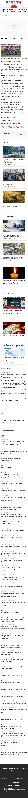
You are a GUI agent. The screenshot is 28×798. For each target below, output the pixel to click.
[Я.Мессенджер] (2, 38)
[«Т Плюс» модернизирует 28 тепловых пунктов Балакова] (14, 175)
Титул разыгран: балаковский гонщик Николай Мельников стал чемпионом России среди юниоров (13, 603)
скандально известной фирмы (18, 66)
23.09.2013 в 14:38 (9, 391)
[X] (18, 38)
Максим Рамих (16, 127)
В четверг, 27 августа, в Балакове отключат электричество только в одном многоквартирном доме (14, 539)
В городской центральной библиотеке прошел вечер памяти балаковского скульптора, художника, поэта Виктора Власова (13, 443)
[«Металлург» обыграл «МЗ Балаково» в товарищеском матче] (13, 519)
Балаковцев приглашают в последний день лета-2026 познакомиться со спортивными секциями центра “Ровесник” (13, 313)
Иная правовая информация (12, 794)
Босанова (5, 372)
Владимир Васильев (7, 127)
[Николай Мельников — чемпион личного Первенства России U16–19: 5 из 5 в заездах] (13, 693)
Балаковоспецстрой (17, 126)
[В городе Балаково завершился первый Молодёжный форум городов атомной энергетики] (8, 512)
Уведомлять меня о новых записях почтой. (13, 426)
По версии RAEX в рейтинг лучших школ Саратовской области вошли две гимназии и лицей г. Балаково (13, 161)
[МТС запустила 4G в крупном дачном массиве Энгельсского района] (13, 551)
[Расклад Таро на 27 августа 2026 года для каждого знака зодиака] (13, 657)
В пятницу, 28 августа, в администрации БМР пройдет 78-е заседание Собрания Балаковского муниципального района (13, 619)
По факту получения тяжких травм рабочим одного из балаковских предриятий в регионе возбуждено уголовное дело (12, 726)
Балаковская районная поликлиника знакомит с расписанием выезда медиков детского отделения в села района (13, 586)
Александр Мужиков (6, 126)
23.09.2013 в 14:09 (11, 372)
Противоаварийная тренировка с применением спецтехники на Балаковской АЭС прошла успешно (12, 235)
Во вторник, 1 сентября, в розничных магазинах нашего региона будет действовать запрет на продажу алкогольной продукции (13, 595)
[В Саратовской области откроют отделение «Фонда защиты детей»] (8, 456)
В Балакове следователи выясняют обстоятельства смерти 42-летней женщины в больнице (13, 628)
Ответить (25, 389)
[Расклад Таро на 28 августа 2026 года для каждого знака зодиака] (14, 328)
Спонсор (24, 127)
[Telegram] (14, 38)
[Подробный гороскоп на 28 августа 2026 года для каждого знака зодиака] (8, 488)
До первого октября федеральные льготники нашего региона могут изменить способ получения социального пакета (12, 507)
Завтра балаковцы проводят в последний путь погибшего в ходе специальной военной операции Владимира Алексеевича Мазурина (14, 283)
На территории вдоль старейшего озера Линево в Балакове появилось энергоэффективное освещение (13, 744)
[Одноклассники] (10, 38)
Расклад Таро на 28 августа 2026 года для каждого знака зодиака (14, 336)
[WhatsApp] (26, 38)
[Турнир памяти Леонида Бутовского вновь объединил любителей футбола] (13, 650)
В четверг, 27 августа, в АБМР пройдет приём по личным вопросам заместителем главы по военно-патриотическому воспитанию (13, 645)
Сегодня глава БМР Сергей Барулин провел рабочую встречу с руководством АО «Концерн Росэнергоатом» (13, 735)
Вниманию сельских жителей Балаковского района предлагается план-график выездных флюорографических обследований (12, 577)
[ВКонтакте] (6, 38)
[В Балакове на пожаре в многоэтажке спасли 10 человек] (13, 544)
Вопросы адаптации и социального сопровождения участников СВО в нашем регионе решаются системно (14, 451)
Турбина (4, 128)
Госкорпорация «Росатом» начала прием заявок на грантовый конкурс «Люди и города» (13, 359)
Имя (2, 413)
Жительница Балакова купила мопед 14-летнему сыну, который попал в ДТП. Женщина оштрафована (13, 258)
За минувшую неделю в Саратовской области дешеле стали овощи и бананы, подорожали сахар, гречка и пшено (13, 499)
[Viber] (22, 38)
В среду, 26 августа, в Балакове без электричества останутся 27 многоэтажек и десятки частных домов (14, 710)
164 (4, 391)
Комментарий (4, 403)
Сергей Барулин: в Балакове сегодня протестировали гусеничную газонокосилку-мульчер (12, 206)
